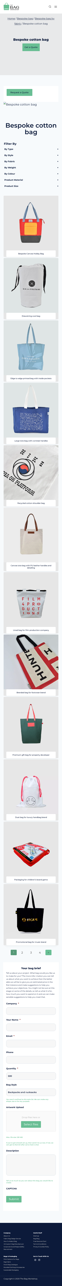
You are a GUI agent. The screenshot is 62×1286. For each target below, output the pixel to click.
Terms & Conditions (39, 1244)
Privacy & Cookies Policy (41, 1247)
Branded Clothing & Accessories (14, 1267)
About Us (7, 1236)
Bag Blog (36, 1238)
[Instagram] (39, 1260)
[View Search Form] (48, 6)
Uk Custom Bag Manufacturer (14, 1244)
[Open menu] (55, 6)
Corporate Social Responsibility (14, 1247)
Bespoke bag (25, 18)
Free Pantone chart (39, 1241)
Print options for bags (11, 1259)
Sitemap (36, 1236)
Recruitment (8, 1249)
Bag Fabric (7, 1262)
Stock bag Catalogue (11, 1264)
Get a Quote (31, 47)
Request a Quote (19, 92)
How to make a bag (10, 1241)
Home (11, 18)
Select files (31, 1124)
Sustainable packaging (11, 1270)
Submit (14, 1199)
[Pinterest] (35, 1260)
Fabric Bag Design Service (12, 1238)
